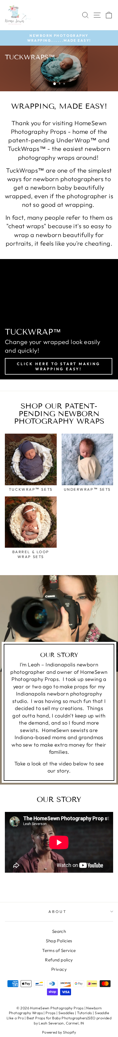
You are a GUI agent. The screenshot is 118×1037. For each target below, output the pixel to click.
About (57, 911)
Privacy (59, 969)
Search (59, 931)
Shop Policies (59, 940)
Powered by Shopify (59, 1032)
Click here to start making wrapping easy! (58, 366)
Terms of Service (59, 950)
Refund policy (59, 960)
